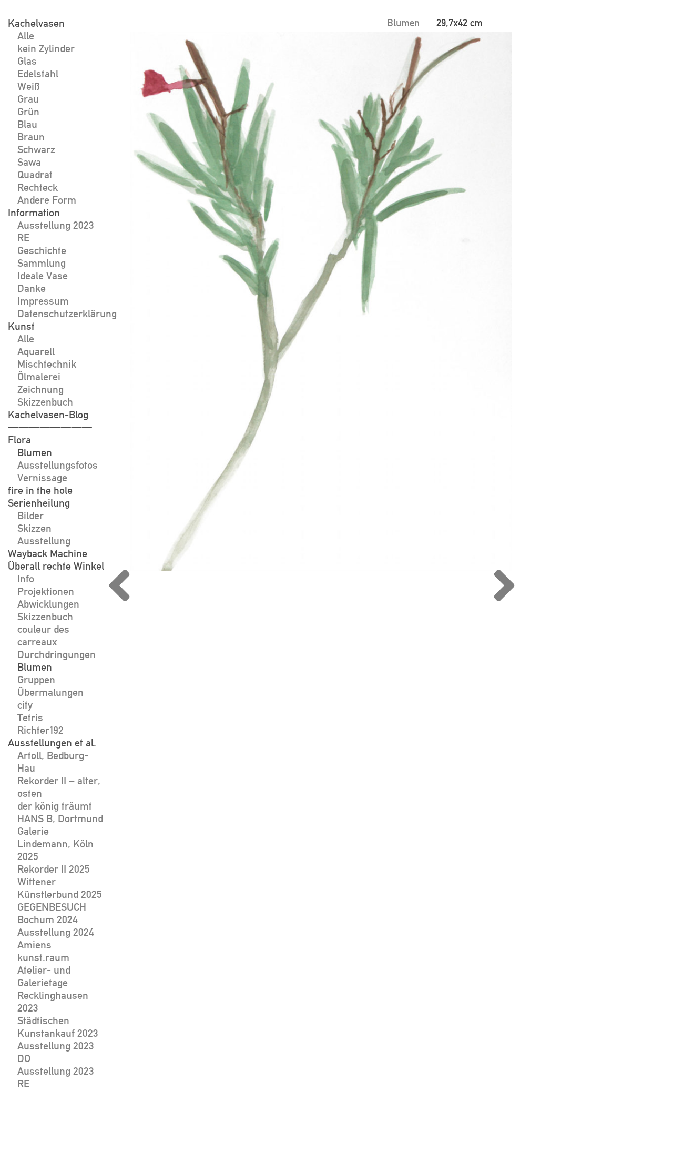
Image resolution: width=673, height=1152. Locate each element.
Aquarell (36, 351)
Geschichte (41, 250)
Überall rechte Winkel (56, 566)
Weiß (28, 86)
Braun (31, 136)
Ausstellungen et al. (52, 742)
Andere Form (46, 200)
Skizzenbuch (45, 402)
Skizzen (34, 528)
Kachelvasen (36, 23)
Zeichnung (40, 389)
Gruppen (36, 679)
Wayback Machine (47, 553)
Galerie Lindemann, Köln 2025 (55, 844)
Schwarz (36, 149)
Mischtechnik (46, 364)
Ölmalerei (38, 376)
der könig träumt (54, 806)
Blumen (34, 452)
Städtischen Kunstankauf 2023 (57, 1026)
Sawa (29, 162)
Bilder (30, 515)
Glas (27, 61)
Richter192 (40, 730)
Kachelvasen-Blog (48, 414)
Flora (19, 439)
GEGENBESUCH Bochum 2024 (51, 913)
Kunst (21, 326)
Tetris (30, 717)
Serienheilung (39, 503)
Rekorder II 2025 (53, 869)
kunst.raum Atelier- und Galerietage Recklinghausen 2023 (52, 982)
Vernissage (42, 477)
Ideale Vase (42, 275)
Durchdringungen (56, 654)
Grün (28, 111)
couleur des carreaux (43, 635)
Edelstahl (37, 73)
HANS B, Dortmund (60, 818)
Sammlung (41, 263)
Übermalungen (50, 692)
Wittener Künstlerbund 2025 (59, 888)
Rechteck (37, 187)
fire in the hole (40, 490)
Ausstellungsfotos (57, 465)
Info (25, 578)
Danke (31, 288)
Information (34, 212)
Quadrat (35, 174)
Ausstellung (43, 540)
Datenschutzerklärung (67, 313)
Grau (28, 99)
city (25, 705)
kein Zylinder (46, 48)
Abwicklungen (48, 604)
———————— (50, 427)
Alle (25, 35)
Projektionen (45, 591)
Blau (27, 124)
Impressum (43, 301)
